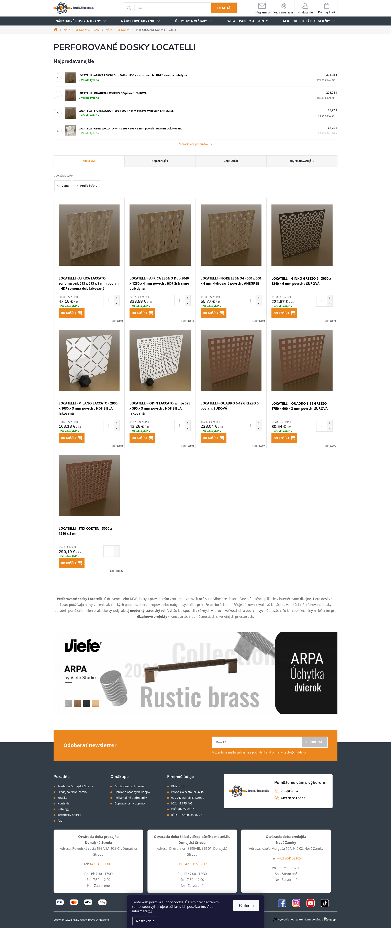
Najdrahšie (230, 161)
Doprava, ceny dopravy (130, 803)
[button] (116, 298)
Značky (62, 797)
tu (150, 911)
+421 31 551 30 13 (293, 798)
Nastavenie (145, 921)
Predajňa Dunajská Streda (75, 786)
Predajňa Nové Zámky (72, 792)
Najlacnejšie (160, 161)
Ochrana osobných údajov (132, 792)
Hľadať (224, 8)
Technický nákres (69, 814)
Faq (60, 820)
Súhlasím (246, 905)
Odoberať (314, 742)
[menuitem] (81, 21)
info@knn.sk (290, 791)
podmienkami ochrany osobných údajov (279, 752)
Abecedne (89, 161)
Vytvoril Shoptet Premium (294, 919)
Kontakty (63, 803)
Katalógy (63, 809)
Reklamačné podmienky (130, 797)
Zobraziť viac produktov (193, 144)
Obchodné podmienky (129, 786)
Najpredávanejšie (302, 161)
